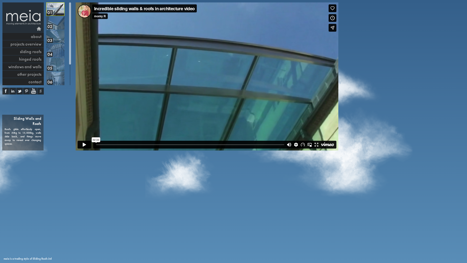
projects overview (25, 44)
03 (49, 40)
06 (49, 82)
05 (49, 68)
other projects (29, 74)
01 (49, 12)
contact (34, 82)
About (36, 36)
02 (49, 26)
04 (49, 54)
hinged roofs (30, 59)
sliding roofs (30, 51)
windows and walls (24, 66)
